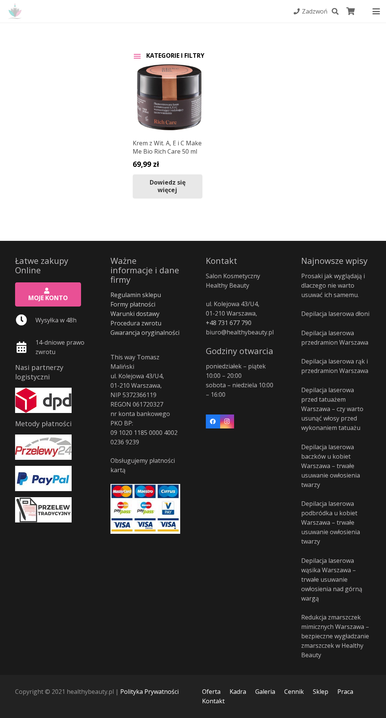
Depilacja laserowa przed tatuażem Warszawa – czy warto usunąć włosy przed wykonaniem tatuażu (332, 409)
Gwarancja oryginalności (144, 332)
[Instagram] (227, 421)
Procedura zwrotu (135, 323)
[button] (335, 11)
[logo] (15, 11)
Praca (345, 691)
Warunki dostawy (134, 314)
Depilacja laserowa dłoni (335, 314)
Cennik (294, 691)
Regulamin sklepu (135, 295)
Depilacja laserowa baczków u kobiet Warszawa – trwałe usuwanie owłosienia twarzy (330, 466)
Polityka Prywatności (149, 691)
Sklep (320, 691)
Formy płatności (132, 304)
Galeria (265, 691)
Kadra (238, 691)
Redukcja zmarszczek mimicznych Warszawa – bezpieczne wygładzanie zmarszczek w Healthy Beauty (335, 636)
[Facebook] (213, 421)
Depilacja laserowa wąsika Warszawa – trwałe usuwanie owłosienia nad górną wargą (331, 579)
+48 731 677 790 (228, 323)
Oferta (211, 691)
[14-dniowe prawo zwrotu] (25, 347)
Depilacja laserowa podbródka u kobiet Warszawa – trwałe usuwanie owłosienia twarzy (330, 522)
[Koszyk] (351, 11)
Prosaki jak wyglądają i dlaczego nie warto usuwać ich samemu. (333, 285)
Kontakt (213, 701)
